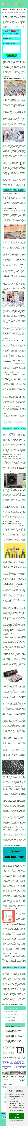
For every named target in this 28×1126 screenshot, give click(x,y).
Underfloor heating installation (11, 431)
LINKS (14, 7)
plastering (21, 1062)
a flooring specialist (13, 1063)
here (8, 1000)
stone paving (12, 1058)
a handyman (20, 1061)
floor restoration (6, 1066)
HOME (11, 7)
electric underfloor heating (13, 899)
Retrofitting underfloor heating (10, 720)
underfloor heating (7, 26)
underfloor (12, 193)
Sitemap (3, 1113)
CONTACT (20, 7)
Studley (12, 433)
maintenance (15, 144)
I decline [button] (17, 1117)
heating (6, 220)
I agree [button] (17, 1114)
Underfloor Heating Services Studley (12, 1004)
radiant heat (10, 178)
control (8, 125)
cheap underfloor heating (19, 933)
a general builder (21, 1057)
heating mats (14, 241)
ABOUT (17, 7)
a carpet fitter (22, 1066)
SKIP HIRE (9, 1062)
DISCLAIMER (24, 7)
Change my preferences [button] (17, 1120)
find (6, 973)
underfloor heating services (9, 444)
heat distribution (12, 104)
